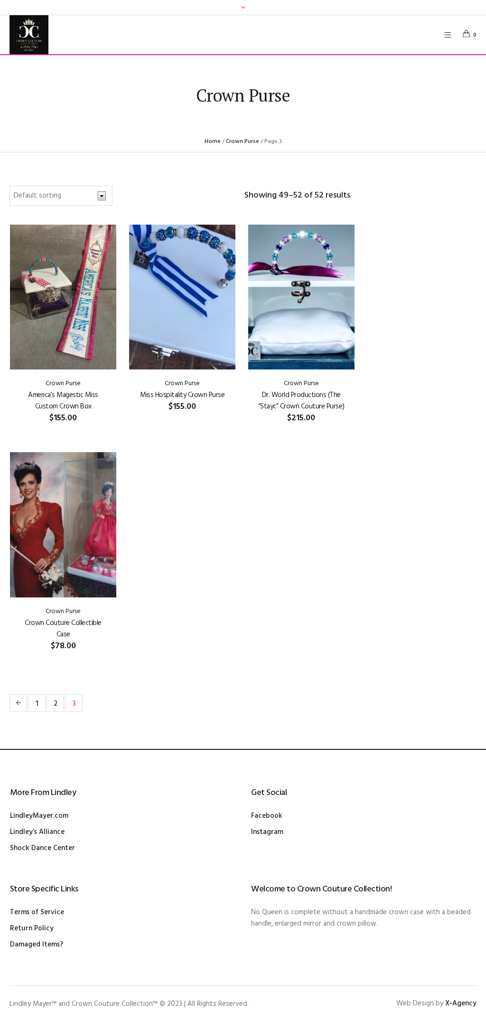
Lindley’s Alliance (37, 832)
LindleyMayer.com (39, 816)
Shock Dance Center (42, 848)
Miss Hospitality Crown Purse (182, 395)
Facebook (266, 816)
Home (213, 141)
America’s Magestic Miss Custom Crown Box (63, 400)
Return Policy (32, 928)
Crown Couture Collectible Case (63, 628)
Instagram (267, 832)
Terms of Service (37, 912)
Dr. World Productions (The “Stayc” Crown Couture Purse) (301, 400)
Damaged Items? (36, 944)
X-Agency (461, 1003)
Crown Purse (242, 141)
